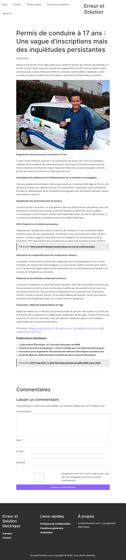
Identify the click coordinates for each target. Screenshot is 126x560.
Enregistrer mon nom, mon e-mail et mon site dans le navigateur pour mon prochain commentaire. (85, 477)
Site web (20, 462)
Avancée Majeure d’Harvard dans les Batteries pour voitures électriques (57, 355)
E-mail (20, 451)
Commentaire (24, 411)
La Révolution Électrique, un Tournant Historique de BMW (49, 344)
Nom (19, 440)
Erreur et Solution (94, 9)
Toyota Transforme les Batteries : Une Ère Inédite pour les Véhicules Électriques (61, 348)
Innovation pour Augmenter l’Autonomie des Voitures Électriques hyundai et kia (61, 351)
